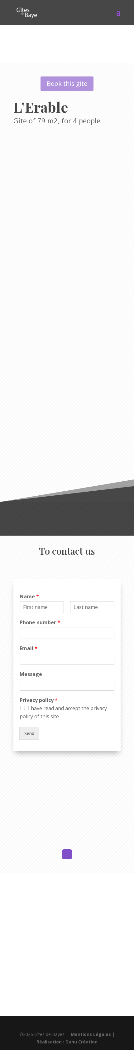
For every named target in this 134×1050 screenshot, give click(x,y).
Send (29, 733)
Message (31, 674)
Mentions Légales (91, 1034)
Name (29, 596)
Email (28, 648)
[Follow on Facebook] (67, 854)
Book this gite (67, 83)
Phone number (40, 622)
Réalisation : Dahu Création (67, 1042)
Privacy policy (39, 700)
